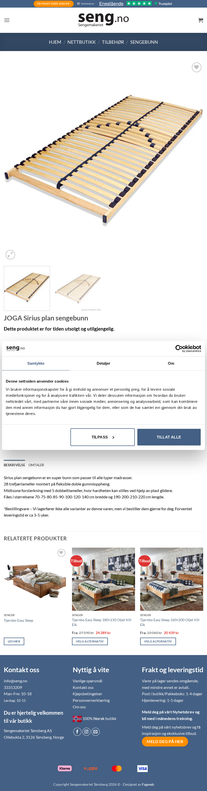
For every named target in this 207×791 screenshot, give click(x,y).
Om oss (79, 706)
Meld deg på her (165, 741)
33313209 (13, 687)
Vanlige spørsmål (87, 680)
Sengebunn (144, 42)
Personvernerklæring (91, 700)
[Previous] (14, 161)
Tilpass (100, 437)
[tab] (36, 465)
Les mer (14, 641)
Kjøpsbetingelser (87, 693)
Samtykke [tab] (36, 363)
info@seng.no (15, 680)
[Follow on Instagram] (86, 732)
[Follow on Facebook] (77, 732)
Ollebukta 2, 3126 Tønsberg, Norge (34, 737)
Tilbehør (113, 42)
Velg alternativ (90, 641)
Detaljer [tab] (104, 363)
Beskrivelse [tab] (14, 465)
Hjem (55, 42)
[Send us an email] (95, 732)
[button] (7, 20)
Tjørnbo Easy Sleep (18, 620)
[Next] (192, 161)
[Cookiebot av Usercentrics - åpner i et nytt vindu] (179, 349)
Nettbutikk (81, 42)
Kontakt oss (83, 687)
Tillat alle (169, 437)
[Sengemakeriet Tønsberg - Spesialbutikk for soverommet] (103, 20)
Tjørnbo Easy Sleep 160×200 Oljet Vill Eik (169, 622)
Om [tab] (171, 363)
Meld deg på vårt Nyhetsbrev (168, 711)
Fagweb (148, 784)
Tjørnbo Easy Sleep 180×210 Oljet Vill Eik (101, 622)
